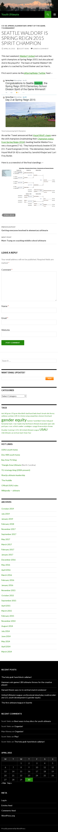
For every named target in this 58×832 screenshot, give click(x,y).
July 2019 (5, 514)
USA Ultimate (6, 433)
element (41, 416)
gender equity (14, 419)
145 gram (7, 413)
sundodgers (28, 426)
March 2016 (6, 575)
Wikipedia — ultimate (10, 490)
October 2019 (7, 508)
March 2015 (6, 611)
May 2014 (5, 641)
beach (39, 413)
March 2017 (6, 544)
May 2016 (5, 565)
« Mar (3, 783)
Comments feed (8, 810)
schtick (15, 426)
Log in (4, 800)
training (11, 430)
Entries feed (6, 805)
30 (29, 779)
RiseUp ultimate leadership (13, 475)
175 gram (14, 413)
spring (11, 26)
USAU (44, 429)
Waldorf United (27, 56)
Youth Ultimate (10, 14)
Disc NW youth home (10, 455)
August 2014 (7, 626)
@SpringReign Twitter (35, 73)
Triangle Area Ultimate (11, 465)
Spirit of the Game (36, 26)
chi (19, 416)
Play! (16, 736)
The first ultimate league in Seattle (16, 702)
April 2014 (5, 646)
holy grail (50, 421)
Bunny (52, 413)
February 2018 (7, 524)
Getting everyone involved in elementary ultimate (24, 229)
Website (5, 330)
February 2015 (7, 616)
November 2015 (8, 590)
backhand (29, 413)
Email (4, 318)
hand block (37, 421)
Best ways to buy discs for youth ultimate (32, 721)
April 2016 (5, 570)
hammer (30, 421)
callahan (4, 416)
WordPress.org (8, 815)
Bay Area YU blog (9, 460)
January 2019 (7, 519)
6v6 (2, 413)
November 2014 (8, 621)
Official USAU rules (9, 485)
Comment (6, 269)
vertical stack (18, 433)
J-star (15, 424)
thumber (4, 430)
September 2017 (8, 534)
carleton (11, 416)
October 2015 (7, 595)
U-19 (16, 430)
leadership (21, 424)
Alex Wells (21, 413)
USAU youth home (9, 449)
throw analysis (43, 426)
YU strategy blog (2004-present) (15, 470)
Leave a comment (41, 48)
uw (12, 433)
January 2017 (7, 554)
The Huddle (6, 480)
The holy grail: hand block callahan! (16, 677)
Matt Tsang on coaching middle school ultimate (23, 239)
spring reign (9, 215)
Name (5, 306)
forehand (48, 416)
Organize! (18, 726)
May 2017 (5, 539)
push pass (4, 426)
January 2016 (7, 585)
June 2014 (6, 636)
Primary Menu (54, 14)
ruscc (11, 426)
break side (45, 413)
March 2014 (6, 651)
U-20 (20, 430)
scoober (21, 426)
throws (50, 426)
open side (51, 424)
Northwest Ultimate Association (36, 424)
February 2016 (7, 580)
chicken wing (24, 416)
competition (34, 416)
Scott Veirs (24, 48)
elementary (21, 26)
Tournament (8, 28)
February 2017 (7, 549)
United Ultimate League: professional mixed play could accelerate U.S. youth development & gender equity (28, 696)
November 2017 (8, 529)
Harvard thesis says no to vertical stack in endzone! (23, 690)
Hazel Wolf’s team (42, 135)
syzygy (35, 426)
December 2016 (8, 559)
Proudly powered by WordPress (13, 828)
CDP (15, 416)
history (43, 421)
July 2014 (5, 631)
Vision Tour (27, 433)
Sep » (9, 783)
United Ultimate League (30, 430)
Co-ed (4, 26)
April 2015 (5, 605)
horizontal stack (6, 424)
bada (35, 413)
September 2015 (8, 600)
